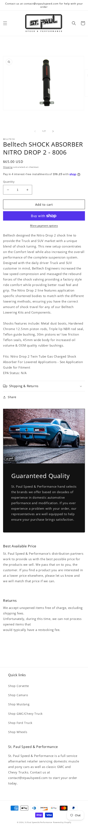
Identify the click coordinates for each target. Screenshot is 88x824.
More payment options (44, 225)
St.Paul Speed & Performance (38, 822)
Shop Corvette (18, 686)
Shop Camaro (18, 695)
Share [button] (12, 397)
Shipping (7, 167)
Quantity (9, 181)
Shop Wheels (17, 732)
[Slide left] (34, 131)
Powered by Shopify (62, 822)
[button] (5, 23)
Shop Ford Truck (20, 723)
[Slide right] (53, 131)
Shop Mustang (18, 704)
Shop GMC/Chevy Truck (25, 714)
